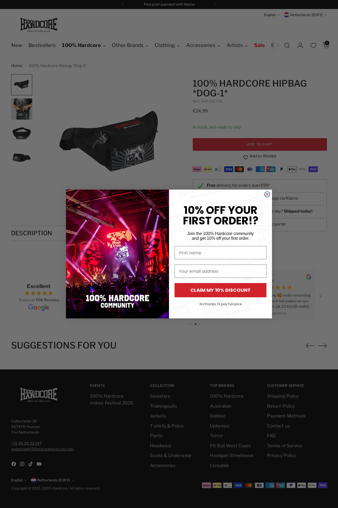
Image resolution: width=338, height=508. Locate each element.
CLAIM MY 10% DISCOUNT (220, 290)
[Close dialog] (267, 194)
